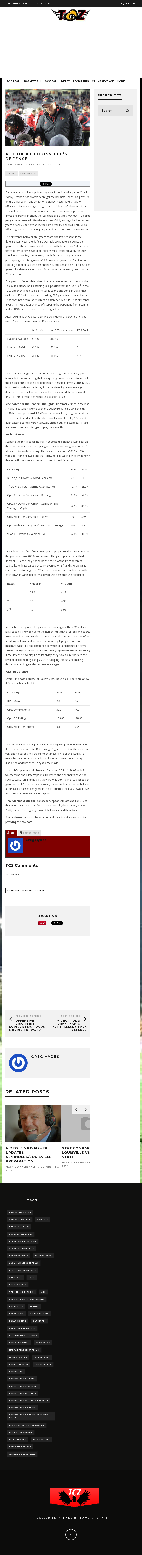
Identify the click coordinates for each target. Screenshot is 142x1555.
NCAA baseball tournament (27, 1425)
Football (13, 81)
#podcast (15, 1277)
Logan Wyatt (43, 1364)
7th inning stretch (22, 1292)
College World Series (23, 1335)
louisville (16, 1371)
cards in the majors (22, 1328)
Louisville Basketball (23, 1386)
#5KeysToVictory (20, 1212)
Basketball (32, 81)
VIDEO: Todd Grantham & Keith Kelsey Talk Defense (70, 1025)
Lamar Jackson (18, 1364)
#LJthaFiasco (43, 1255)
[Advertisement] (71, 52)
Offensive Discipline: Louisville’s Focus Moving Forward (27, 1025)
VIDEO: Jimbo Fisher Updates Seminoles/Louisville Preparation (29, 1154)
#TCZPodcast (18, 1284)
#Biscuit (42, 1219)
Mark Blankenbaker (21, 1167)
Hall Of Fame (32, 3)
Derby (65, 81)
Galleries (12, 3)
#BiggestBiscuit (20, 1219)
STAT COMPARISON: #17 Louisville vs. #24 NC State (85, 1152)
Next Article (70, 1016)
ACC (43, 1292)
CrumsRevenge (103, 81)
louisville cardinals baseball (28, 1400)
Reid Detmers (41, 1439)
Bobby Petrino (39, 1313)
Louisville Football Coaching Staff (29, 1416)
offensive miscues (16, 206)
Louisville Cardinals (22, 1393)
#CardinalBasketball (23, 1241)
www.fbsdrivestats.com (68, 817)
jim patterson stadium (24, 1350)
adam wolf (16, 1306)
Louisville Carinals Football (26, 890)
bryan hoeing (17, 1321)
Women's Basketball (22, 1454)
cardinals (39, 1321)
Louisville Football (22, 1408)
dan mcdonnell (19, 1342)
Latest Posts (31, 832)
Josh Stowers (18, 1357)
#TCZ (31, 1277)
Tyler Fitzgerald (20, 1447)
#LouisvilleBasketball (24, 1263)
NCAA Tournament (21, 1432)
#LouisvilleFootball (22, 1270)
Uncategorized (28, 173)
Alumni (34, 1306)
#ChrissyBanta (18, 1255)
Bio (13, 832)
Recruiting (81, 81)
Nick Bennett (17, 1439)
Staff (49, 3)
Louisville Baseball (22, 1379)
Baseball (51, 81)
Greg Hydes (14, 165)
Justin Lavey (42, 1357)
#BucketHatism (19, 1226)
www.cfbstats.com (37, 817)
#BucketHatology (21, 1234)
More (121, 81)
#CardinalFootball (21, 1248)
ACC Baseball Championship (27, 1299)
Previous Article (28, 1016)
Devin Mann (43, 1342)
